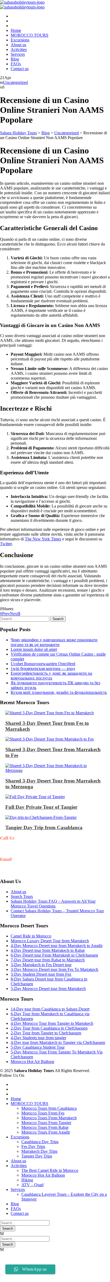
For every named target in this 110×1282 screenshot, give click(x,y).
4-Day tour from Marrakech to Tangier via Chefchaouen (58, 1042)
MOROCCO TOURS (29, 35)
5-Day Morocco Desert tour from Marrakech (48, 988)
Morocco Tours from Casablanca (49, 1108)
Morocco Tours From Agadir (45, 1132)
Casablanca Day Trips (39, 1141)
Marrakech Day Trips (39, 1151)
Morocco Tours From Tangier (46, 1122)
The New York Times (43, 539)
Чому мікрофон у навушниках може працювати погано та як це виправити (54, 642)
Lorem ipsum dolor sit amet (34, 649)
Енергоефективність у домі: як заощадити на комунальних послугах (51, 675)
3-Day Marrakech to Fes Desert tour (41, 964)
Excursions (20, 40)
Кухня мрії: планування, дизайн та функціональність (59, 692)
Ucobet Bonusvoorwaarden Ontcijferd (43, 663)
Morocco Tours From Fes (42, 1113)
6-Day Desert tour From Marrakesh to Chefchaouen (54, 955)
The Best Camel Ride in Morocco (49, 1170)
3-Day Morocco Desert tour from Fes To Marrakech (54, 969)
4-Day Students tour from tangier (38, 1037)
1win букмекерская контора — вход (43, 668)
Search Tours (22, 896)
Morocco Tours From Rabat (44, 1127)
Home (16, 30)
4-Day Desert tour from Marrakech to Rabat (48, 950)
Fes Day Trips (33, 1146)
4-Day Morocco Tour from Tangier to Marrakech (52, 1023)
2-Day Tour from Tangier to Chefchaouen (46, 1033)
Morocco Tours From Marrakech (49, 1118)
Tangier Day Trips (36, 1156)
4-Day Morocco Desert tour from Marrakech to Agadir (57, 945)
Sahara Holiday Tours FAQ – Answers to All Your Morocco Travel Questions (53, 903)
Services (18, 54)
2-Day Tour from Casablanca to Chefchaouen (49, 1028)
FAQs (16, 64)
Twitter (6, 543)
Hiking (27, 1180)
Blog (15, 59)
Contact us (20, 68)
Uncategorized (15, 82)
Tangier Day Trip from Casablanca (43, 827)
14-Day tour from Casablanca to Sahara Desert (50, 1009)
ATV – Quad (32, 1184)
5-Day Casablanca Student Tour (38, 1047)
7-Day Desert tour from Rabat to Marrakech (48, 960)
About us (18, 44)
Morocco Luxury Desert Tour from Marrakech (50, 941)
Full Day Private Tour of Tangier (41, 807)
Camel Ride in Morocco (31, 936)
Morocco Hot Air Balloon (32, 1061)
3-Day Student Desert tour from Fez (41, 974)
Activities (19, 49)
